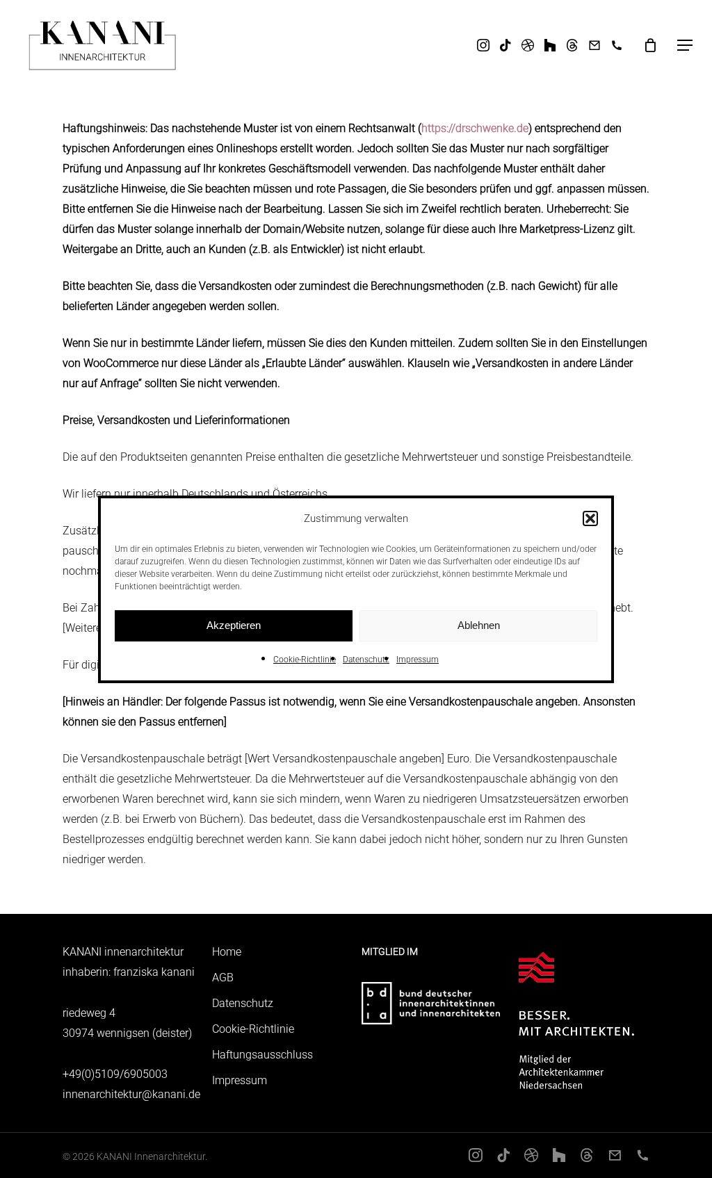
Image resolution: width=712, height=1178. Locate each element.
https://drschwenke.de (474, 128)
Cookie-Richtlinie (304, 659)
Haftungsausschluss (262, 1054)
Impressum (417, 659)
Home (226, 951)
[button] (590, 518)
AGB (223, 977)
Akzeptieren (234, 625)
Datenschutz (366, 659)
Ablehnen (479, 625)
